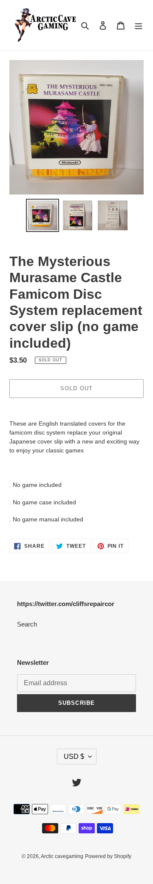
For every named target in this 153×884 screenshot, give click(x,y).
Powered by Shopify (108, 856)
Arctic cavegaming (62, 856)
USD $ (74, 756)
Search (27, 624)
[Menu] (138, 25)
